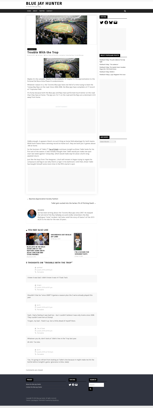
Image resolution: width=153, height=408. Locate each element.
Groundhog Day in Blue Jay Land (61, 236)
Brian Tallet (48, 55)
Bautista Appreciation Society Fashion (42, 199)
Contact (49, 11)
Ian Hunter (40, 55)
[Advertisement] (61, 121)
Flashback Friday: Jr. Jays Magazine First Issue (112, 74)
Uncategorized (32, 49)
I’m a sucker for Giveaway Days (82, 253)
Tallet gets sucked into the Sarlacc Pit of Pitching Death (73, 203)
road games (62, 55)
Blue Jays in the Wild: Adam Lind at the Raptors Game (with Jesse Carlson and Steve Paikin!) (36, 250)
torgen (39, 285)
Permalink (40, 272)
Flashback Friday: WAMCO (107, 72)
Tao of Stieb (53, 149)
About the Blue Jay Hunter (33, 384)
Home (29, 11)
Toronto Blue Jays (79, 55)
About (35, 11)
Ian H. (39, 305)
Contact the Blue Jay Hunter (34, 387)
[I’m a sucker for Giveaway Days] (78, 234)
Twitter (41, 11)
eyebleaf (39, 267)
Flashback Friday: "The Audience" (109, 64)
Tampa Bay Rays (70, 55)
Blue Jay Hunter (44, 3)
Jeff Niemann (55, 55)
